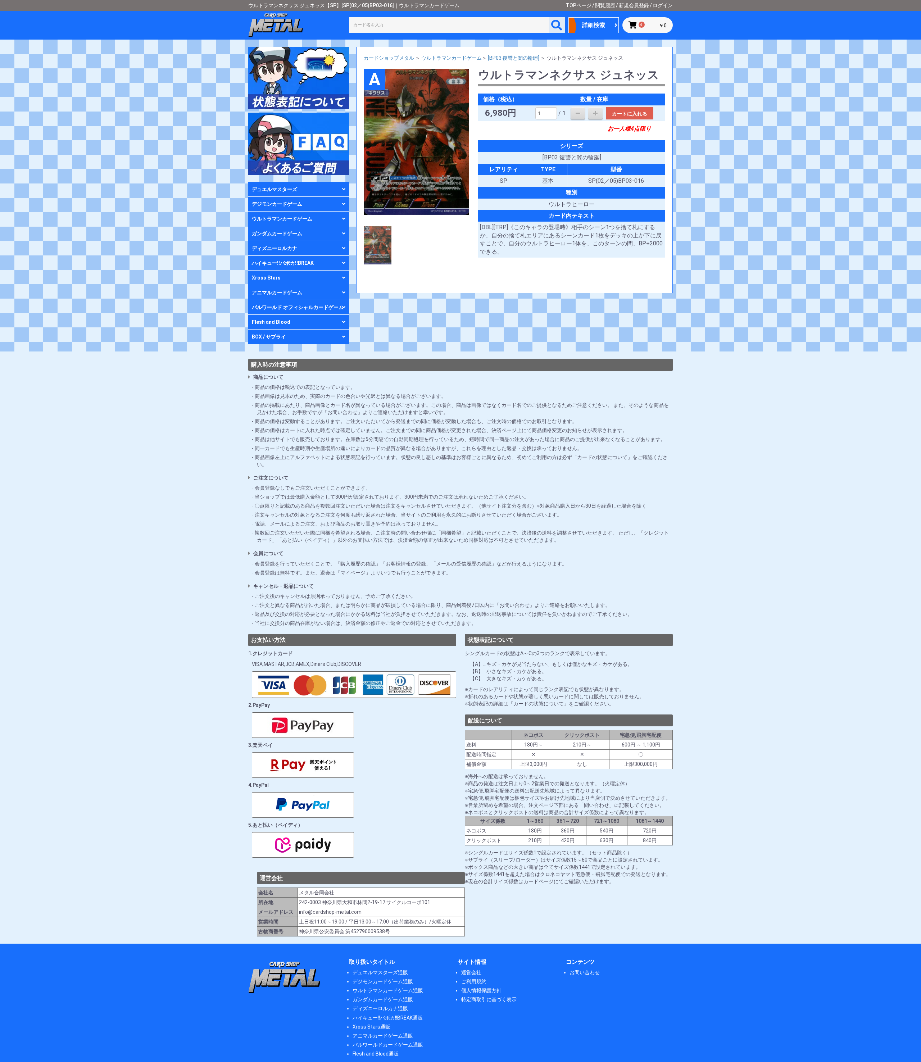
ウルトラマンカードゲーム (282, 219)
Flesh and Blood (271, 322)
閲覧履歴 (605, 5)
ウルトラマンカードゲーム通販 (388, 990)
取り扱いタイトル (372, 961)
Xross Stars (266, 278)
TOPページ (578, 5)
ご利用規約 (473, 981)
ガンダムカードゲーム (277, 233)
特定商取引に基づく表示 (489, 999)
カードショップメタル (389, 58)
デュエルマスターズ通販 (380, 972)
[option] (416, 142)
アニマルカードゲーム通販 (383, 1036)
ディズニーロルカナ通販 (380, 1008)
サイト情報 (472, 961)
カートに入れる (629, 114)
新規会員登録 (634, 5)
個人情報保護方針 (481, 990)
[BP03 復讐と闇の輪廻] (513, 58)
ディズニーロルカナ (274, 248)
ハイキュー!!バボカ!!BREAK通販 (388, 1018)
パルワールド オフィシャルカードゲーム (298, 307)
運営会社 (471, 972)
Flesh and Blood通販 (376, 1054)
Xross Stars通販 (371, 1027)
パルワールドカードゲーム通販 (388, 1045)
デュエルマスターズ (274, 189)
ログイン (663, 5)
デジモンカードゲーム (277, 204)
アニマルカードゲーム (277, 292)
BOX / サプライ (269, 337)
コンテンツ (580, 961)
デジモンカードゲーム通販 (383, 981)
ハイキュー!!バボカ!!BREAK (283, 263)
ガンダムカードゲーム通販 (383, 999)
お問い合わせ (585, 972)
